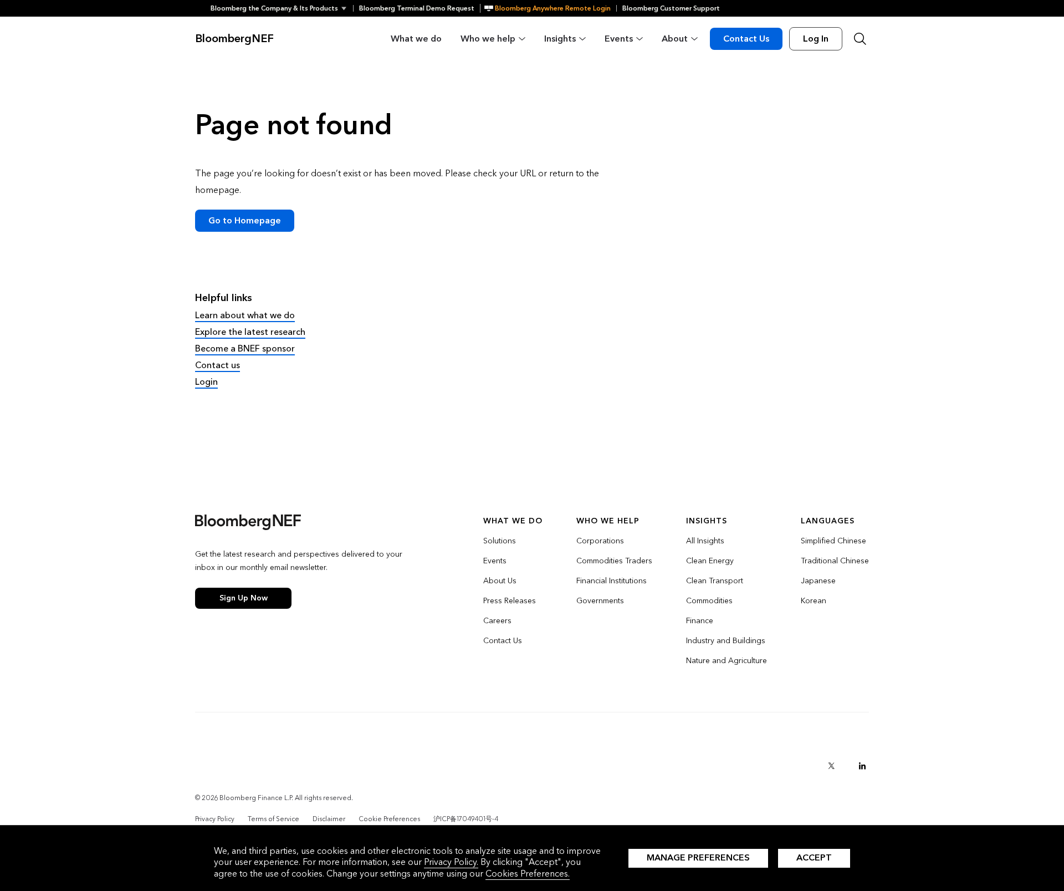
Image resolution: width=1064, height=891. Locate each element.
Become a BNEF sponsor (245, 348)
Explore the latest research (250, 332)
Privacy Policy (214, 818)
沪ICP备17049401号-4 (465, 818)
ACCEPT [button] (814, 857)
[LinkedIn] (862, 765)
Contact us (217, 365)
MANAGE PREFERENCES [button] (698, 857)
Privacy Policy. (451, 862)
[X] (831, 765)
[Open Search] (860, 38)
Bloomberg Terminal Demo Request (416, 8)
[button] (282, 8)
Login (206, 382)
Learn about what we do (245, 315)
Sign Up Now (243, 598)
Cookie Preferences (389, 818)
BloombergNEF (234, 39)
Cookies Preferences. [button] (527, 873)
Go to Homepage (244, 220)
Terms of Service (273, 818)
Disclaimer (329, 818)
